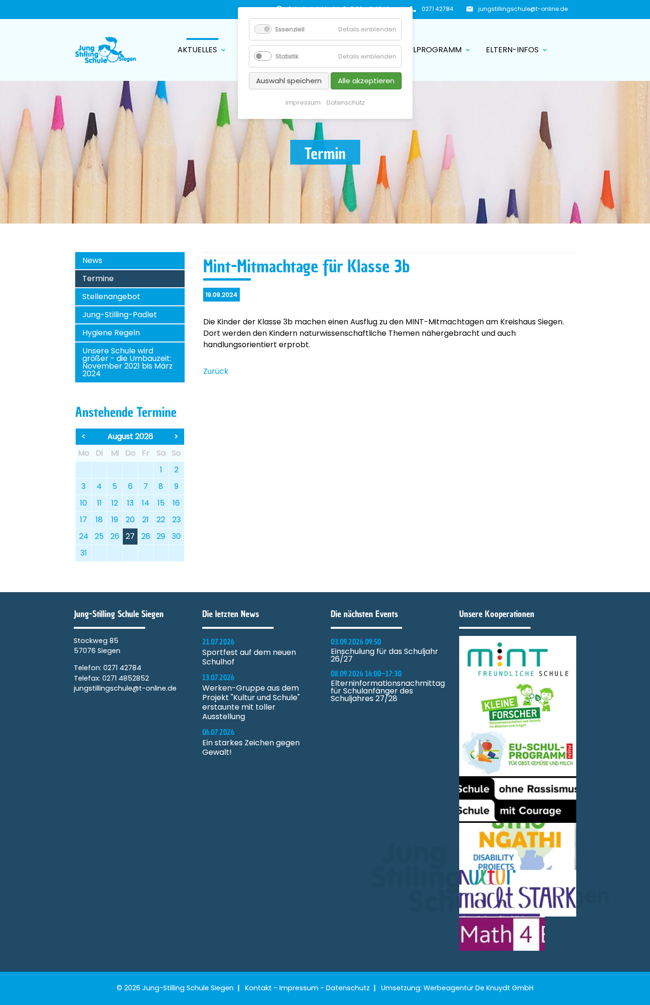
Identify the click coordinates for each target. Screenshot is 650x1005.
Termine (98, 278)
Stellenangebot (111, 296)
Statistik (287, 56)
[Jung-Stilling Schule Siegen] (105, 50)
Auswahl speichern (289, 81)
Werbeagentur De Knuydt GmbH (478, 988)
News (92, 260)
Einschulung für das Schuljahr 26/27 (384, 655)
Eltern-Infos (517, 49)
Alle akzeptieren (366, 81)
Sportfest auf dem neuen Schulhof (249, 657)
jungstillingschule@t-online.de (523, 9)
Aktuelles (202, 49)
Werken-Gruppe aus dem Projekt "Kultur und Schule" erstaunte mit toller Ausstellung (251, 702)
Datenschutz (348, 988)
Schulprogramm (432, 49)
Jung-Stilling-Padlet (119, 314)
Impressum (298, 988)
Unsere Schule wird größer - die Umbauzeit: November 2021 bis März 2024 (127, 362)
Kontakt (258, 988)
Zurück (215, 371)
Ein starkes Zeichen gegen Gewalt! (251, 747)
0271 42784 (437, 9)
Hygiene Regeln (111, 332)
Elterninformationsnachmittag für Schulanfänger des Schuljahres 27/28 (388, 691)
